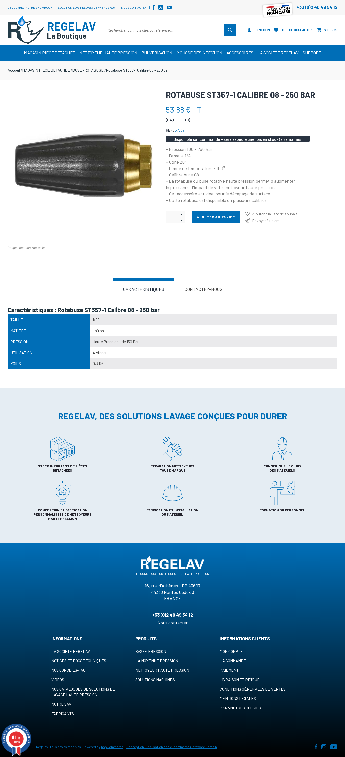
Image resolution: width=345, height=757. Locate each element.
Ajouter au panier (216, 217)
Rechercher (230, 30)
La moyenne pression (156, 660)
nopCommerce (112, 747)
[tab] (143, 288)
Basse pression (150, 651)
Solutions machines (155, 679)
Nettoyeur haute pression (162, 670)
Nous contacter (134, 7)
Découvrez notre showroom (30, 7)
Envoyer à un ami (266, 220)
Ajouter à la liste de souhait (275, 213)
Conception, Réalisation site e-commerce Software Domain (171, 747)
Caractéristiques (143, 289)
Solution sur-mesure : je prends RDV (87, 7)
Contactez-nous (203, 289)
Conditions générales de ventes (253, 689)
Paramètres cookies (240, 707)
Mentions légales (238, 698)
